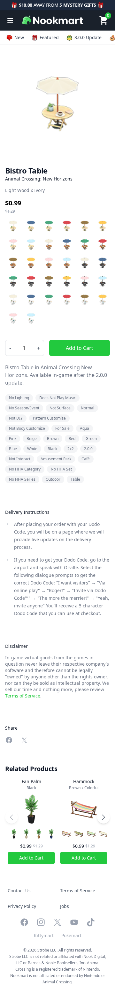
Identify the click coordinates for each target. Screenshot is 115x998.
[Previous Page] (11, 817)
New (19, 37)
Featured (49, 37)
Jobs (64, 906)
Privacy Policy (22, 906)
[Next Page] (103, 817)
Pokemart (71, 935)
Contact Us (19, 891)
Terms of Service (22, 696)
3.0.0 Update (88, 37)
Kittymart (44, 935)
